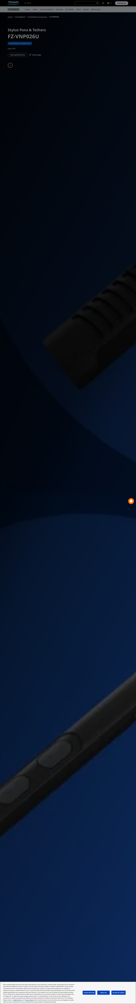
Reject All (103, 992)
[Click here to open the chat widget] (131, 501)
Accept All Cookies (118, 992)
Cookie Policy (17, 1000)
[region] (68, 993)
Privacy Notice (29, 1000)
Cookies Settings (89, 992)
